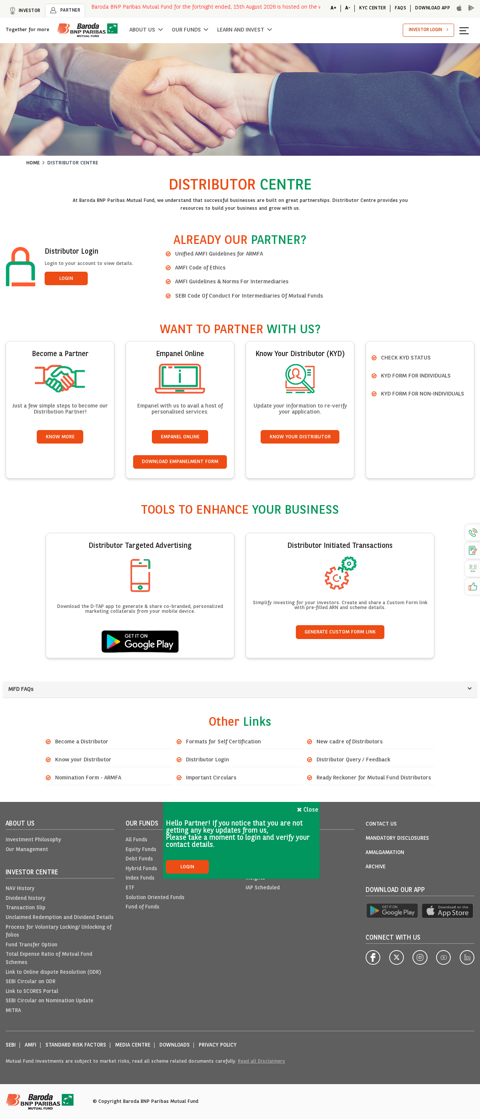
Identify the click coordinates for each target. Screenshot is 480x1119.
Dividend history (25, 898)
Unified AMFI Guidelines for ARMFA (219, 254)
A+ (333, 8)
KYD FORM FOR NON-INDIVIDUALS (422, 394)
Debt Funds (139, 859)
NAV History (20, 889)
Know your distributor (300, 437)
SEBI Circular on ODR (31, 982)
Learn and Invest (240, 30)
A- (347, 8)
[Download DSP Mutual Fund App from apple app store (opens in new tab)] (448, 911)
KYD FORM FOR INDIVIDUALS (416, 376)
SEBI (11, 1045)
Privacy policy (218, 1045)
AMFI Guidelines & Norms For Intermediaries (231, 282)
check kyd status (406, 358)
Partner (69, 10)
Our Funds (186, 30)
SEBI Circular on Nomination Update (49, 1001)
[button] (466, 30)
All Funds (136, 840)
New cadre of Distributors (349, 742)
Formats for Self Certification (223, 742)
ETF (130, 888)
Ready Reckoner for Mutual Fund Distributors (373, 778)
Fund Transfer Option (31, 945)
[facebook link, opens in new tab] (373, 957)
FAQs (400, 8)
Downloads (174, 1045)
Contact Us (381, 824)
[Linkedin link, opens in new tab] (467, 957)
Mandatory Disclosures (397, 838)
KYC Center (372, 8)
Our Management (27, 850)
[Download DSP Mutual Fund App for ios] (457, 8)
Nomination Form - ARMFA (88, 778)
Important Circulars (211, 778)
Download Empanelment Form (180, 461)
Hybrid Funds (141, 869)
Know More (60, 437)
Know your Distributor (83, 760)
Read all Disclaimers (261, 1061)
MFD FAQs (20, 689)
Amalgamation (385, 853)
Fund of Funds (142, 907)
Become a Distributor (81, 742)
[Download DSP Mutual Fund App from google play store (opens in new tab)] (392, 911)
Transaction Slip (25, 908)
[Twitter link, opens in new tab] (396, 957)
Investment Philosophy (33, 840)
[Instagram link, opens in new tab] (419, 957)
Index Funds (140, 878)
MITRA (13, 1011)
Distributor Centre (72, 163)
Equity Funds (141, 850)
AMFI (30, 1045)
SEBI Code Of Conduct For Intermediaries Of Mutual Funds (249, 296)
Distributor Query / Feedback (353, 760)
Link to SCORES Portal (32, 991)
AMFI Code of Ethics (200, 268)
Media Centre (132, 1045)
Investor (28, 11)
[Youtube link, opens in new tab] (443, 957)
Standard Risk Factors (75, 1045)
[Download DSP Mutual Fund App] (469, 8)
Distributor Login (207, 760)
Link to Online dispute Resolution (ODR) (53, 972)
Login (66, 278)
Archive (376, 867)
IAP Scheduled (263, 888)
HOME (33, 163)
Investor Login (425, 30)
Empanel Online (180, 437)
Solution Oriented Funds (155, 898)
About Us (142, 30)
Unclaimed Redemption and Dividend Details (60, 917)
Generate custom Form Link (340, 632)
